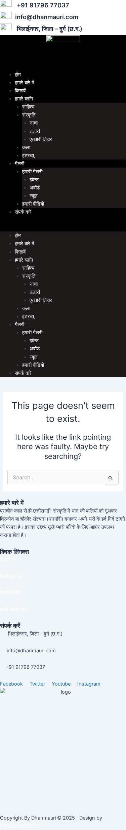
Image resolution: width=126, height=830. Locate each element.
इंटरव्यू (28, 155)
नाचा (34, 123)
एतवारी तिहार (41, 139)
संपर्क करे (23, 212)
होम (18, 75)
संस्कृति (28, 115)
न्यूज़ (34, 196)
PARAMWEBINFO (19, 826)
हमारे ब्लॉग (24, 99)
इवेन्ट (34, 180)
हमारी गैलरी (32, 172)
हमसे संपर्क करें (13, 609)
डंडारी (35, 131)
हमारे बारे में (24, 83)
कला (26, 147)
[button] (63, 227)
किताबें (20, 91)
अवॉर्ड (35, 188)
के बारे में (7, 560)
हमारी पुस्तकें (11, 576)
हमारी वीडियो (33, 204)
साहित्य (28, 107)
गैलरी (19, 164)
